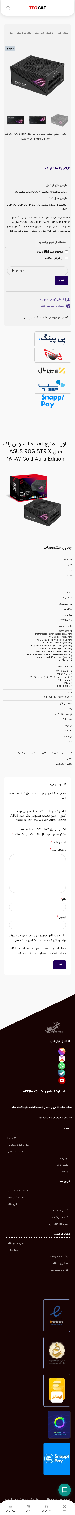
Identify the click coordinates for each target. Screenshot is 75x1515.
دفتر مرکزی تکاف (15, 1197)
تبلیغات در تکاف (15, 1243)
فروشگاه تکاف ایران (17, 1191)
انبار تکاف (12, 1204)
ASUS (69, 575)
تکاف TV (11, 1138)
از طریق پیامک (54, 258)
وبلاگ (65, 1171)
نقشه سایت (13, 1250)
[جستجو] (8, 8)
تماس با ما (62, 1165)
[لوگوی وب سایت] (37, 8)
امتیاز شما (58, 842)
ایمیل (61, 917)
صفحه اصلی (62, 32)
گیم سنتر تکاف (60, 1217)
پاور (10, 32)
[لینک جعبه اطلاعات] (48, 1117)
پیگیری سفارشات (59, 1256)
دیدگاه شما (58, 850)
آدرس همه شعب (59, 1210)
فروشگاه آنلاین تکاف (44, 32)
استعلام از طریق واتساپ (52, 242)
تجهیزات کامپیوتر (23, 32)
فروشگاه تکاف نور (58, 1224)
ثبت (61, 280)
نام (63, 899)
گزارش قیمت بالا (59, 1270)
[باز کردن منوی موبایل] (67, 8)
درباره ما (63, 1158)
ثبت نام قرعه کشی (16, 1151)
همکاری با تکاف (60, 1263)
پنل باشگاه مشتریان (18, 1145)
